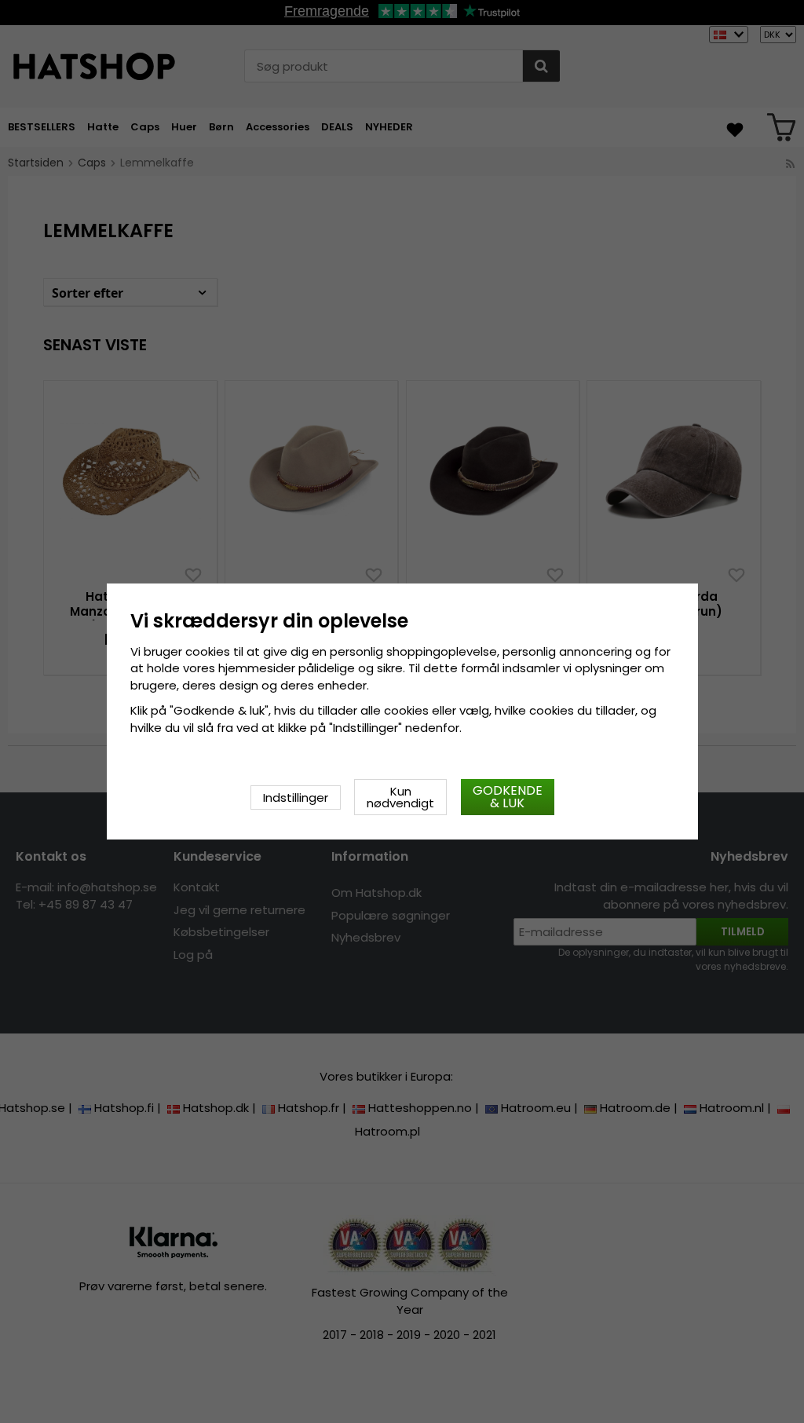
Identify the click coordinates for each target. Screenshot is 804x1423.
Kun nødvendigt (400, 797)
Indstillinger (295, 797)
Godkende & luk (508, 796)
